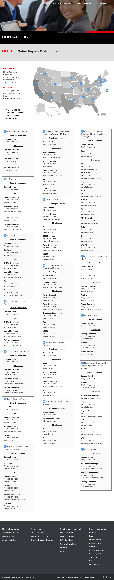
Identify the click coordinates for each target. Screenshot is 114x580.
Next (109, 16)
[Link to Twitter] (100, 577)
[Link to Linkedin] (110, 577)
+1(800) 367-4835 (40, 532)
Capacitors (92, 532)
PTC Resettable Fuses (96, 550)
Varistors (92, 561)
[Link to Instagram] (106, 577)
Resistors (92, 536)
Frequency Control (95, 543)
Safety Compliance (66, 540)
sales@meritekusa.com (11, 98)
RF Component (94, 564)
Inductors (92, 547)
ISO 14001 (64, 552)
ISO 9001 (63, 548)
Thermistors (93, 557)
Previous (5, 16)
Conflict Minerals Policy (68, 544)
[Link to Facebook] (103, 577)
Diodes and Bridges (95, 539)
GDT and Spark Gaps (96, 554)
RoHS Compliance (66, 532)
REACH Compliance (67, 536)
